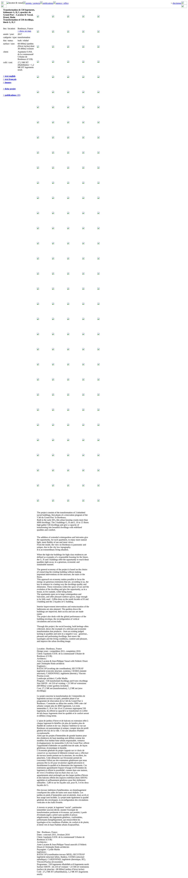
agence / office (62, 3)
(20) (11, 95)
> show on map (24, 31)
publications (48, 3)
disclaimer (177, 3)
